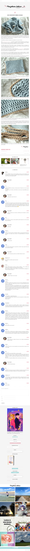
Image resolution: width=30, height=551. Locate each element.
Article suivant (27, 153)
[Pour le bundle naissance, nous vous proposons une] (7, 524)
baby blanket (3, 149)
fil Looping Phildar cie (21, 48)
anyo (6, 351)
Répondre (28, 323)
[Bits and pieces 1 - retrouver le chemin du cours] (22, 494)
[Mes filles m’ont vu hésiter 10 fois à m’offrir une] (22, 509)
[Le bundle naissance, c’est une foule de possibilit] (22, 524)
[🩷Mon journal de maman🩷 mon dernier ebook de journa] (7, 539)
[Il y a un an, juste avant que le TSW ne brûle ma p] (7, 494)
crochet (7, 149)
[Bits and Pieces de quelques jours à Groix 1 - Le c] (7, 509)
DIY (9, 149)
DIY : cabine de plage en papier (14, 164)
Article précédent (3, 153)
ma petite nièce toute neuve (7, 41)
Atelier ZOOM (8, 480)
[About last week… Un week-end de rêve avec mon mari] (22, 539)
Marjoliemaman (9, 210)
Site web (2, 400)
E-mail (2, 398)
